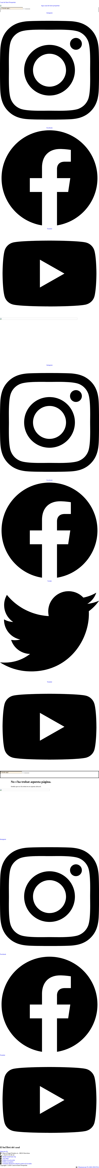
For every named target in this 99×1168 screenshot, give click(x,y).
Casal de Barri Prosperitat (8, 2)
